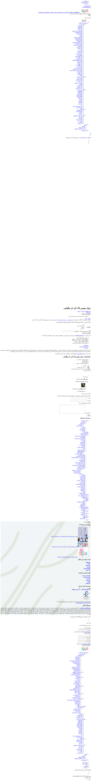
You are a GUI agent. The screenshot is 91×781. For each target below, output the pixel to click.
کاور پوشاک (82, 505)
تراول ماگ (80, 93)
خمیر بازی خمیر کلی (80, 456)
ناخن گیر (80, 117)
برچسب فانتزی (79, 53)
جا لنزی (83, 427)
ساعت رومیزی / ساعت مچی (76, 70)
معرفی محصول (81, 127)
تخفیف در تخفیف (84, 433)
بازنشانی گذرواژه (86, 631)
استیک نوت (80, 55)
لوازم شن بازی (79, 80)
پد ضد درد (80, 114)
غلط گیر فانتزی (79, 39)
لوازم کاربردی (79, 107)
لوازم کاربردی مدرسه (77, 69)
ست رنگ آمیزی (79, 65)
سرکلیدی (80, 102)
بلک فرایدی (85, 432)
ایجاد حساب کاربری (86, 645)
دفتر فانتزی (79, 57)
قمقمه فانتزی (79, 96)
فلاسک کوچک (79, 94)
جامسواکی (80, 91)
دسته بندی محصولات (83, 22)
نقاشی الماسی (82, 493)
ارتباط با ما (85, 1)
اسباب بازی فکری (78, 83)
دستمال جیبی (82, 429)
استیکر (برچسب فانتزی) (79, 438)
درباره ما (86, 3)
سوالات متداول (84, 2)
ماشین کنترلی (79, 79)
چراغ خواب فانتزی (81, 447)
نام (89, 398)
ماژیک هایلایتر (79, 41)
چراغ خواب (80, 97)
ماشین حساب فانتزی (77, 44)
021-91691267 (87, 6)
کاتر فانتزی (80, 48)
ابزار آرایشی (79, 123)
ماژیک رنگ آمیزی (78, 67)
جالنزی (80, 122)
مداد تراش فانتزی (78, 32)
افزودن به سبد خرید (86, 333)
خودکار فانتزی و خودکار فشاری (78, 457)
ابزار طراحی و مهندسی (77, 42)
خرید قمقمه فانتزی (81, 451)
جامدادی (80, 34)
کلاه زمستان (82, 518)
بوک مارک (80, 52)
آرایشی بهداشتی (84, 420)
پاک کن (80, 36)
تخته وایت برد (79, 71)
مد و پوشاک (82, 108)
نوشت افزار (79, 25)
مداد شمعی (79, 28)
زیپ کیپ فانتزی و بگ (77, 106)
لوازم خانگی (85, 510)
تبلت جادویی (79, 72)
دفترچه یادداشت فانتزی (77, 60)
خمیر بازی (80, 29)
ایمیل (88, 400)
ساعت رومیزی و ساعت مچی (78, 465)
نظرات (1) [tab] (85, 347)
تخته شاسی (79, 74)
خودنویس (83, 458)
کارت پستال (79, 62)
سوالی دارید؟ (87, 318)
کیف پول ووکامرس (83, 507)
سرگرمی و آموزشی (80, 467)
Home (89, 137)
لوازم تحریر (81, 24)
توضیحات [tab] (86, 345)
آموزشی (83, 126)
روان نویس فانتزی (78, 38)
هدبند (87, 519)
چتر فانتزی (82, 514)
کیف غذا (80, 98)
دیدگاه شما (87, 413)
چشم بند (80, 112)
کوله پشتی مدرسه (78, 37)
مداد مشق (80, 27)
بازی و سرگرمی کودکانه (79, 128)
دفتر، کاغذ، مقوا (78, 56)
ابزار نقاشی (79, 64)
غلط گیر (83, 475)
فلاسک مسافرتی (78, 453)
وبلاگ (85, 125)
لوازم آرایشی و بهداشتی (78, 115)
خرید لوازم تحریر (83, 137)
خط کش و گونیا (79, 43)
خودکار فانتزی (79, 33)
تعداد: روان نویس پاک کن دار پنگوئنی (82, 331)
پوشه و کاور (79, 61)
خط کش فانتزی (81, 455)
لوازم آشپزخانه (84, 508)
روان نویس (79, 353)
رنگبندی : (88, 327)
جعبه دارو (80, 103)
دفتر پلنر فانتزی (79, 58)
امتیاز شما (87, 403)
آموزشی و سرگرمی (80, 76)
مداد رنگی (80, 66)
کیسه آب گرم (79, 119)
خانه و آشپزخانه (80, 89)
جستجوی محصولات (86, 13)
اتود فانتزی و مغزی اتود (77, 31)
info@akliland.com (86, 7)
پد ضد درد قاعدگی (81, 501)
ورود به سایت (87, 633)
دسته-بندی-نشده (84, 494)
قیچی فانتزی (79, 51)
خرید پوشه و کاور (81, 449)
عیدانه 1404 (85, 498)
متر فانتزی (80, 46)
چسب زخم (80, 120)
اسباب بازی (79, 77)
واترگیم (80, 84)
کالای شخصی (85, 500)
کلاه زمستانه (79, 110)
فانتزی (86, 499)
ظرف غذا (80, 101)
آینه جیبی (80, 118)
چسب (81, 50)
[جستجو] (89, 15)
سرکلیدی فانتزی (81, 466)
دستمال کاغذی (79, 111)
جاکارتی (80, 100)
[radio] (80, 324)
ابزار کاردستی (79, 47)
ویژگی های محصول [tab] (83, 346)
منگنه (81, 75)
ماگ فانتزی (79, 92)
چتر (81, 105)
